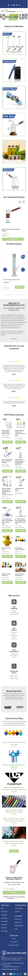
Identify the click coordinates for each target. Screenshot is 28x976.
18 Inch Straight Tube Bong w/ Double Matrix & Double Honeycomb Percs (12, 229)
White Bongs (4, 933)
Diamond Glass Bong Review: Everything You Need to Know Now (13, 790)
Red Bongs (4, 929)
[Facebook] (7, 5)
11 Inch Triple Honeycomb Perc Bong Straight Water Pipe (19, 463)
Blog (2, 910)
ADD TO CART (13, 238)
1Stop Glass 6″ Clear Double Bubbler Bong (6, 433)
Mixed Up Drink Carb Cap (6, 574)
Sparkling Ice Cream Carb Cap (19, 549)
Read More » (13, 748)
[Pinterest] (16, 5)
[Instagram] (10, 5)
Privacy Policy (19, 900)
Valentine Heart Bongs (19, 489)
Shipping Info (17, 921)
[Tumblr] (19, 5)
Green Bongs (4, 923)
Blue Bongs (4, 916)
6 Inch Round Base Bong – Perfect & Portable (5, 463)
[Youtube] (13, 5)
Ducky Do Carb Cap (6, 549)
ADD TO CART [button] (19, 286)
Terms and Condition (13, 947)
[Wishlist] (21, 206)
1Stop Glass (5, 233)
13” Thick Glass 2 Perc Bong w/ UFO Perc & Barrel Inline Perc (20, 523)
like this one (18, 323)
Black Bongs (4, 913)
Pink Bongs (4, 926)
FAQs (15, 930)
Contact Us (17, 913)
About (13, 940)
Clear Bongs (4, 920)
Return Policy (17, 924)
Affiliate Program (18, 927)
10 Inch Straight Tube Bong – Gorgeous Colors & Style (19, 434)
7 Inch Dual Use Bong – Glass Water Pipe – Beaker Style (6, 523)
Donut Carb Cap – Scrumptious (19, 574)
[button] (4, 294)
